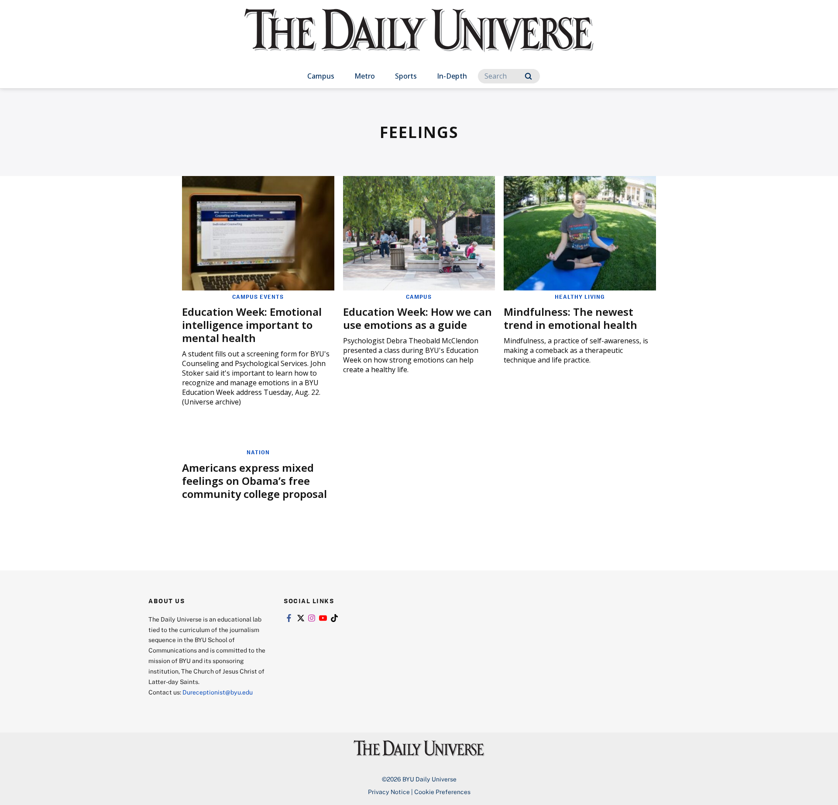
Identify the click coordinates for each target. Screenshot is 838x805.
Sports (406, 76)
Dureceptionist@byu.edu (217, 692)
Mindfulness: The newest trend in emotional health (570, 318)
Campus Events (258, 297)
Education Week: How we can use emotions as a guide (417, 318)
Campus (320, 76)
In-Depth (452, 76)
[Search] (528, 76)
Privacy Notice (389, 791)
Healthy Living (580, 297)
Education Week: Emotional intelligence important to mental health (252, 324)
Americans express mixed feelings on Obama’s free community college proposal (254, 480)
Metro (364, 76)
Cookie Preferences (442, 791)
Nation (258, 452)
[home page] (419, 39)
